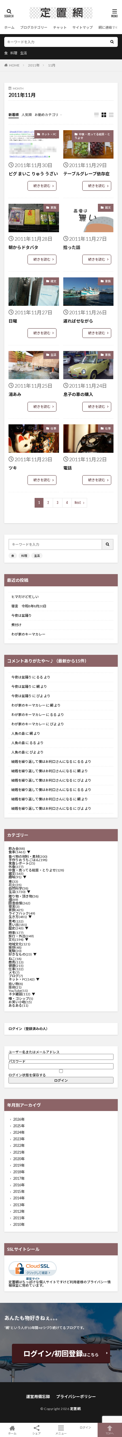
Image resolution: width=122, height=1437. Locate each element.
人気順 (27, 115)
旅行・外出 (21, 936)
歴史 (16, 928)
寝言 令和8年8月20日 (29, 606)
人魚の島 (18, 733)
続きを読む (42, 186)
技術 (15, 987)
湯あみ (15, 394)
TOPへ (110, 1433)
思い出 (18, 925)
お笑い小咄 (20, 1002)
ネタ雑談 (19, 994)
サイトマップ (82, 27)
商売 (16, 962)
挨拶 (15, 947)
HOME (14, 65)
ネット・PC (48, 134)
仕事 (53, 428)
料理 (13, 53)
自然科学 (18, 888)
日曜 (13, 320)
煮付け (16, 625)
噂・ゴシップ (21, 998)
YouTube (18, 990)
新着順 (14, 115)
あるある (18, 1005)
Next (78, 503)
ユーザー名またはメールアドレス (34, 1052)
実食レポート (22, 863)
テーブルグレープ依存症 (86, 173)
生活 (23, 53)
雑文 (108, 207)
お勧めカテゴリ (46, 115)
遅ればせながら (78, 320)
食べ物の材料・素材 (28, 856)
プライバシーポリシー (76, 1396)
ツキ (13, 467)
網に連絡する (108, 27)
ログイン (85, 1427)
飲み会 (17, 848)
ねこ (15, 959)
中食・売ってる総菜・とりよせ (92, 136)
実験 (15, 951)
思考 (16, 921)
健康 (16, 965)
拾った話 (71, 247)
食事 (17, 852)
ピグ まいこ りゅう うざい (33, 173)
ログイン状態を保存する (27, 1075)
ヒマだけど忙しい (25, 597)
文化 (16, 939)
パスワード (17, 1061)
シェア (36, 1433)
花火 (15, 885)
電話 (67, 467)
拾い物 (16, 984)
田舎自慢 (19, 903)
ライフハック (22, 913)
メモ (14, 972)
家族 (53, 207)
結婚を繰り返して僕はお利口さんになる (42, 761)
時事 (16, 933)
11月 (51, 65)
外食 (16, 867)
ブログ (16, 976)
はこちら (61, 1353)
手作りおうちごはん (28, 860)
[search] (112, 42)
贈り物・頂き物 (24, 896)
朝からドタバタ (23, 247)
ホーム (9, 27)
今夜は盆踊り (21, 615)
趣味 (15, 877)
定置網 (75, 1409)
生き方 (18, 917)
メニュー (61, 1433)
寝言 (14, 906)
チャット (60, 27)
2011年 (33, 65)
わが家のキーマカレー (28, 634)
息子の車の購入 (78, 394)
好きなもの (20, 954)
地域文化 (19, 944)
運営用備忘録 (38, 1396)
